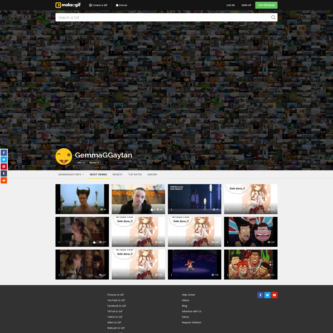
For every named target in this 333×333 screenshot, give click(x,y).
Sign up (246, 5)
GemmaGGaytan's (70, 174)
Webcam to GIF (116, 328)
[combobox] (167, 17)
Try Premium (266, 5)
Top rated (135, 174)
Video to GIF (114, 322)
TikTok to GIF (115, 311)
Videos (185, 300)
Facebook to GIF (116, 305)
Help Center (188, 294)
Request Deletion (191, 322)
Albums (152, 174)
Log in (231, 5)
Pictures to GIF (115, 294)
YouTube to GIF (116, 300)
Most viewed (98, 174)
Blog (184, 305)
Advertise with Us (191, 311)
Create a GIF (100, 5)
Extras (123, 5)
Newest (118, 174)
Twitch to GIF (114, 316)
